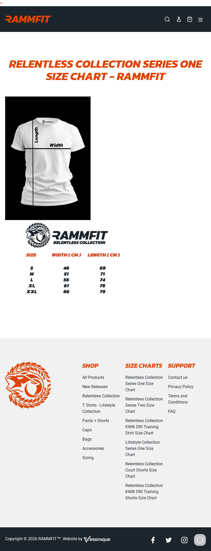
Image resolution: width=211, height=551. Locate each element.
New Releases (95, 386)
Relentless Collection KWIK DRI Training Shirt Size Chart (144, 426)
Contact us (178, 377)
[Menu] (200, 19)
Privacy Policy (181, 386)
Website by (73, 538)
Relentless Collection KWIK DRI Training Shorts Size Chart (144, 491)
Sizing (88, 457)
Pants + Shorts (95, 420)
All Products (93, 377)
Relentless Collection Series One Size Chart (144, 383)
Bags (87, 439)
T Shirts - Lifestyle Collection (98, 408)
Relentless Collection (101, 395)
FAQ (171, 411)
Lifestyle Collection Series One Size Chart (142, 448)
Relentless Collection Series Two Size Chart (144, 405)
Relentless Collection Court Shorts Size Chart (144, 470)
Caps (87, 429)
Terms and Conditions (178, 399)
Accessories (93, 448)
